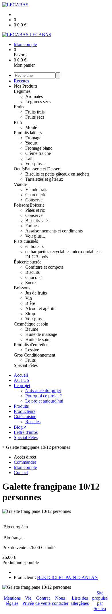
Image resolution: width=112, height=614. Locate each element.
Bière (30, 303)
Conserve (34, 199)
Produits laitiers (28, 132)
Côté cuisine (25, 416)
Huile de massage (41, 334)
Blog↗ (20, 427)
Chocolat (33, 277)
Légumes (22, 91)
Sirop (30, 313)
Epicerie (37, 205)
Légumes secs (38, 101)
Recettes (21, 80)
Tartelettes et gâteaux (44, 179)
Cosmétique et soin (31, 324)
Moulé (31, 127)
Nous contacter (60, 601)
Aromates (34, 96)
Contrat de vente (43, 601)
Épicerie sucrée (27, 261)
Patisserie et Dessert (43, 168)
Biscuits (32, 272)
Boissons (22, 287)
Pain (18, 122)
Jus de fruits (36, 292)
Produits (21, 406)
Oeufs (19, 168)
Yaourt (31, 142)
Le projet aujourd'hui (44, 401)
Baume (31, 329)
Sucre (30, 282)
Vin (28, 298)
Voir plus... (35, 163)
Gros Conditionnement (34, 355)
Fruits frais (35, 111)
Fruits (19, 106)
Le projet (22, 385)
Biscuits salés (37, 220)
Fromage (33, 137)
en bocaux (34, 246)
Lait (28, 158)
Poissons (22, 205)
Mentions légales (12, 601)
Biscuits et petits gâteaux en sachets (57, 174)
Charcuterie (35, 194)
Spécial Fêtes (26, 365)
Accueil (21, 375)
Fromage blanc (38, 148)
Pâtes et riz (35, 210)
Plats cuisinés (26, 241)
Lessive (32, 349)
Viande (20, 184)
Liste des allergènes (80, 601)
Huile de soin (37, 339)
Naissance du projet (43, 390)
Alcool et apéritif (40, 308)
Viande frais (36, 189)
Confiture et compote (44, 267)
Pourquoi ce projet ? (43, 395)
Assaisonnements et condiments (54, 230)
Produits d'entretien (31, 344)
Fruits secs (34, 117)
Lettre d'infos (26, 432)
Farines (31, 225)
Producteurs (24, 411)
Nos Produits (25, 86)
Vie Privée (28, 601)
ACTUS (21, 380)
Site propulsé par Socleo (100, 600)
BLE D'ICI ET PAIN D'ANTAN (67, 577)
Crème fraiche (38, 153)
